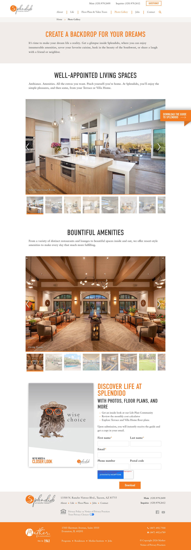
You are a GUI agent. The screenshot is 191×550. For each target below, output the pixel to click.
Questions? (154, 3)
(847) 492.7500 (157, 528)
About (60, 12)
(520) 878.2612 (132, 4)
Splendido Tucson (21, 9)
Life (72, 12)
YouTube (163, 512)
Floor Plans (83, 503)
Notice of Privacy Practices (97, 512)
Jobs (137, 12)
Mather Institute (96, 541)
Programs (66, 541)
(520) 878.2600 (102, 4)
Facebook (158, 512)
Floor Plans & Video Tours (94, 12)
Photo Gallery (121, 12)
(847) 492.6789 (157, 532)
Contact (151, 12)
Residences (80, 541)
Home (59, 20)
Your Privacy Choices (78, 515)
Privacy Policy (75, 512)
